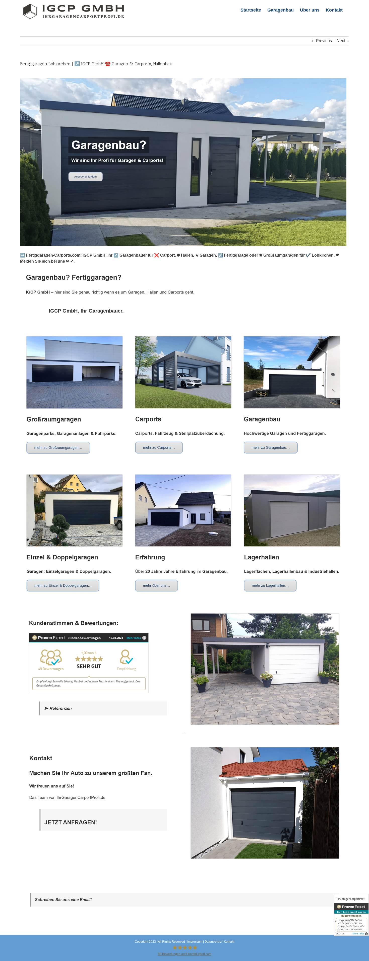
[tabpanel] (184, 600)
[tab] (86, 310)
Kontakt (229, 941)
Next (341, 41)
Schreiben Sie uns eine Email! (63, 900)
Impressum (194, 941)
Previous (324, 41)
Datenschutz (213, 941)
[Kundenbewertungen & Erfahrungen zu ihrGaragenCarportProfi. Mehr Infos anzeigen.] (351, 915)
